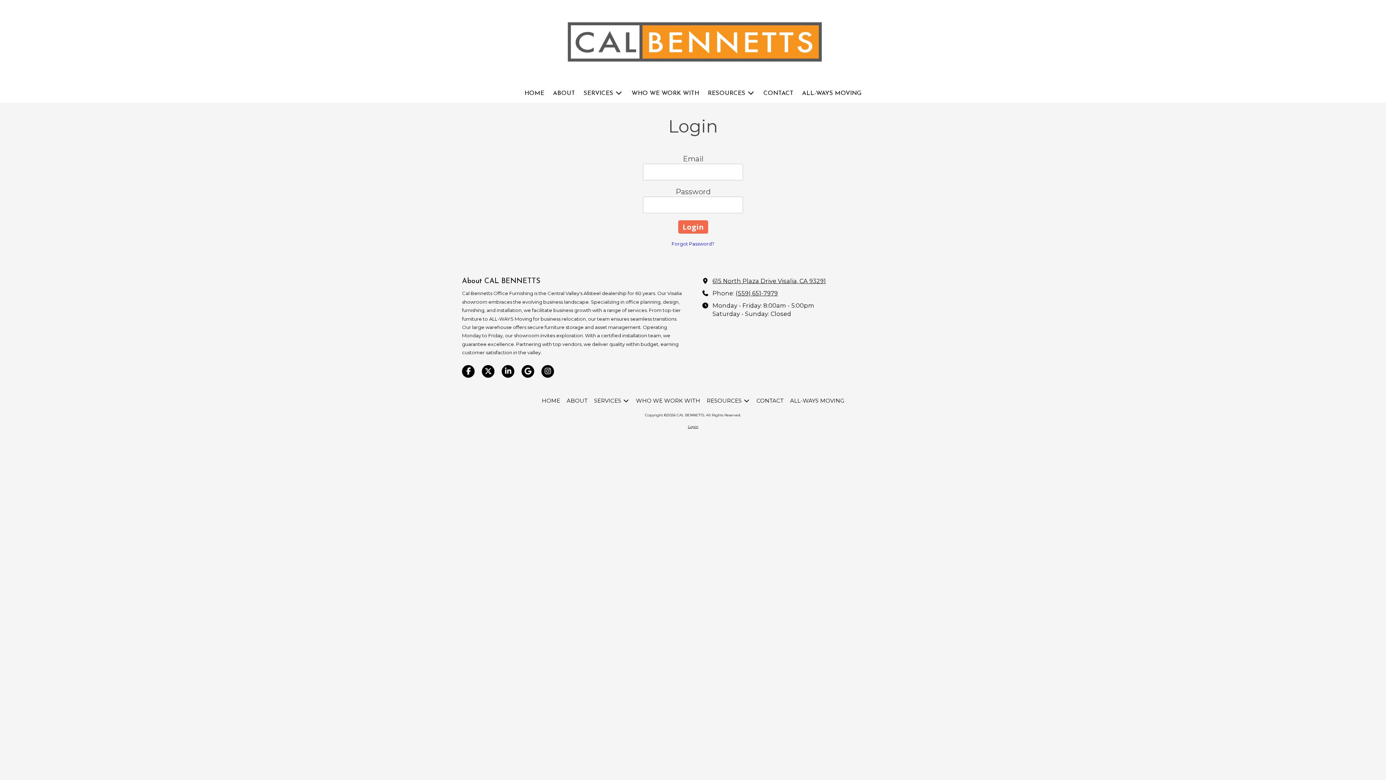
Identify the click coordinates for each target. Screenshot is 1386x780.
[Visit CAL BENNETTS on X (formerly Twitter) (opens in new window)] (488, 371)
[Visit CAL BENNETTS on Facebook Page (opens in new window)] (468, 371)
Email (693, 159)
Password (693, 191)
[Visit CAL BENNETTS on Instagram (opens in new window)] (547, 371)
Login (693, 426)
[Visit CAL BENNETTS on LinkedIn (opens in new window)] (508, 371)
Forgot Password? (693, 244)
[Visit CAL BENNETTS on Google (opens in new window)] (528, 371)
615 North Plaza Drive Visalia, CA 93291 (769, 281)
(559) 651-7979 (757, 293)
